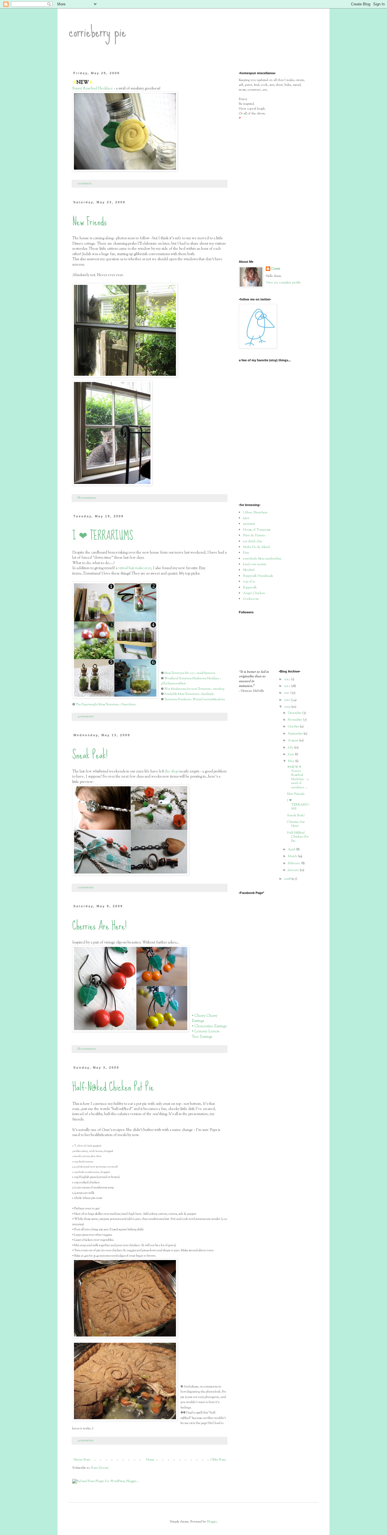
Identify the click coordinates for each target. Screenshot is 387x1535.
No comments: (87, 498)
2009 (287, 706)
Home (150, 1459)
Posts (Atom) (100, 1467)
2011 (287, 692)
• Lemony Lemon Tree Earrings (206, 1034)
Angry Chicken (254, 593)
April (292, 849)
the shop (171, 771)
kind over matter (254, 564)
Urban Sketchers (255, 512)
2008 (287, 878)
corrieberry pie (97, 31)
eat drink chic (252, 541)
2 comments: (86, 887)
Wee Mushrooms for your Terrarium (187, 689)
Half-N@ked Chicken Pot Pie (113, 1087)
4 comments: (86, 716)
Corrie (275, 268)
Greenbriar (128, 704)
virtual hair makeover (134, 568)
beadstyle (207, 694)
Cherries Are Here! (99, 926)
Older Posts (218, 1459)
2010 (287, 700)
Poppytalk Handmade (258, 575)
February (294, 863)
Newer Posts (82, 1459)
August (293, 740)
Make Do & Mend (256, 547)
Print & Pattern (254, 535)
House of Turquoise (257, 529)
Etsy (246, 552)
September (295, 733)
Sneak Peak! (90, 755)
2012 (287, 686)
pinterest (249, 523)
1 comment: (85, 184)
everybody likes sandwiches (262, 558)
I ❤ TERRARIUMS (102, 536)
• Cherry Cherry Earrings (204, 1018)
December (295, 713)
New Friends (89, 221)
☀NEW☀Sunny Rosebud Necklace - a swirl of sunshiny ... (298, 777)
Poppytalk (250, 587)
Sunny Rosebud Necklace (93, 88)
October (294, 726)
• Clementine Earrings (209, 1026)
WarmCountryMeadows (209, 699)
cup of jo (249, 581)
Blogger (212, 1521)
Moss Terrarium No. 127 (179, 673)
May (291, 761)
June (291, 754)
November (295, 719)
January (294, 870)
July (291, 747)
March (293, 856)
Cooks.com (251, 598)
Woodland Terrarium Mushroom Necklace (191, 678)
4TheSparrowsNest (173, 683)
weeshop (218, 689)
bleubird (248, 570)
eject (246, 518)
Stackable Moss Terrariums (181, 694)
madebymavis (206, 673)
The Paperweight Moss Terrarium (97, 704)
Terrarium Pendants (177, 699)
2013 (287, 679)
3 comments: (86, 1440)
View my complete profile (283, 282)
